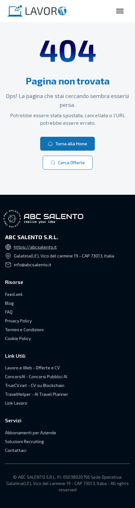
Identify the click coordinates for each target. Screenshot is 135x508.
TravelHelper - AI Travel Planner (36, 394)
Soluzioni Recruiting (24, 441)
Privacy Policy (18, 320)
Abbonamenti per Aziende (30, 432)
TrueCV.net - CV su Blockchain (34, 385)
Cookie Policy (18, 338)
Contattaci (15, 450)
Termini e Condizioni (24, 329)
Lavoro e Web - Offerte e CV (32, 367)
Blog (9, 303)
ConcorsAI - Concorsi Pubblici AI (36, 376)
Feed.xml (14, 294)
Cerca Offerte (71, 162)
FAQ (9, 312)
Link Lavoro (16, 403)
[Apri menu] (119, 11)
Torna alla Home (71, 143)
